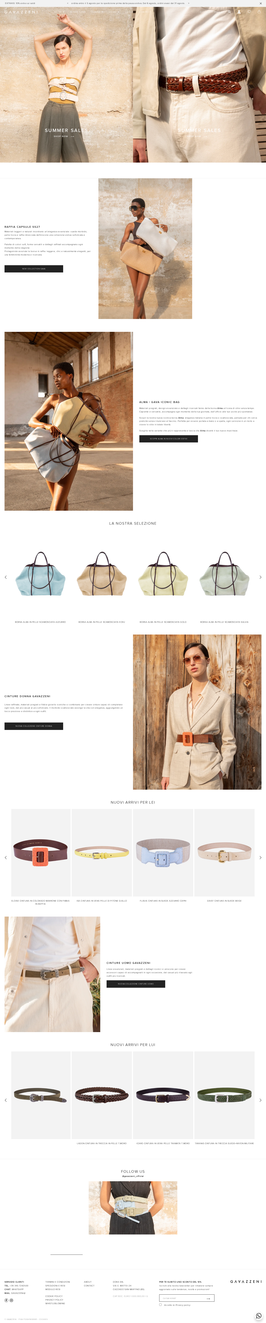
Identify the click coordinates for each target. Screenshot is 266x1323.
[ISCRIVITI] (207, 1299)
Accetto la (177, 1305)
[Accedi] (239, 12)
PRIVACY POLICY (54, 1300)
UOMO (113, 12)
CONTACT (145, 12)
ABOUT (129, 12)
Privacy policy (183, 1305)
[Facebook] (6, 1300)
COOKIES (43, 1319)
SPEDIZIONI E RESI (55, 1285)
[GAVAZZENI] (21, 12)
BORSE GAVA (78, 12)
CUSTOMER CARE (210, 12)
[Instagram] (11, 1300)
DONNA (96, 12)
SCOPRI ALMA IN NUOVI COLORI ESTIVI (168, 439)
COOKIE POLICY (53, 1296)
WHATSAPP (18, 1289)
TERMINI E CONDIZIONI (57, 1282)
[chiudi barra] (260, 3)
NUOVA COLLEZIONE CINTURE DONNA (34, 726)
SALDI (58, 12)
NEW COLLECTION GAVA (33, 269)
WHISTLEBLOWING (55, 1303)
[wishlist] (249, 12)
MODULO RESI (52, 1289)
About (88, 1282)
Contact (89, 1285)
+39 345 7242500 (19, 1285)
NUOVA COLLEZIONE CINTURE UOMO (136, 984)
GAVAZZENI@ (18, 1293)
